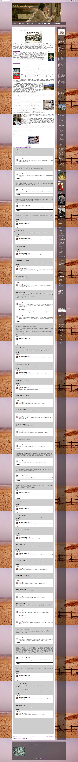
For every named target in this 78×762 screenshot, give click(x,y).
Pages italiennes (61, 77)
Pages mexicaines (61, 81)
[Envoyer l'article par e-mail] (24, 145)
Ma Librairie (61, 269)
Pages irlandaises (61, 75)
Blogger (43, 758)
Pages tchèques (60, 92)
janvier (61, 333)
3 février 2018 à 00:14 (21, 230)
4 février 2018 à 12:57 (26, 553)
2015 (59, 338)
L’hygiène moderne (61, 130)
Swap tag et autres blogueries (26, 147)
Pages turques (60, 93)
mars (60, 319)
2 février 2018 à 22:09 (23, 182)
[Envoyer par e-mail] (26, 145)
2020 (59, 315)
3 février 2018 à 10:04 (23, 276)
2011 (59, 343)
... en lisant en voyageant (61, 221)
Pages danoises (60, 66)
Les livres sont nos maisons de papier (62, 257)
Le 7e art (59, 54)
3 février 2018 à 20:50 (26, 475)
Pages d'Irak (60, 65)
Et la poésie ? (60, 51)
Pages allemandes (61, 58)
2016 (59, 336)
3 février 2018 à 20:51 (26, 492)
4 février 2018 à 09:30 (25, 529)
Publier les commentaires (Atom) (22, 738)
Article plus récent (16, 736)
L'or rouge (17, 182)
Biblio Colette (21, 23)
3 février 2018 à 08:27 (25, 260)
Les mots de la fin (62, 258)
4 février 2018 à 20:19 (26, 596)
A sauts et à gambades (61, 225)
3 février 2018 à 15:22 (25, 395)
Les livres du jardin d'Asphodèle (62, 254)
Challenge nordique (19, 147)
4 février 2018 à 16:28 (22, 589)
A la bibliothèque (60, 43)
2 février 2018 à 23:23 (23, 213)
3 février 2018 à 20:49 (26, 460)
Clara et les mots (61, 233)
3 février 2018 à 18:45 (26, 402)
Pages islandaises (61, 76)
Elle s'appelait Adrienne (61, 158)
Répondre (18, 163)
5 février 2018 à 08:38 (26, 697)
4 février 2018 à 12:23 (23, 560)
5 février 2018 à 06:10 (25, 689)
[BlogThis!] (27, 145)
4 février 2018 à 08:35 (26, 522)
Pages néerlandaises (61, 86)
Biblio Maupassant (56, 23)
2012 (59, 342)
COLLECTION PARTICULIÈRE (61, 141)
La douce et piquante (61, 145)
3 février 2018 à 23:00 (23, 501)
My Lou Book (61, 272)
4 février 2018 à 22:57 (24, 615)
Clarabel (17, 589)
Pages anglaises (61, 59)
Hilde (17, 292)
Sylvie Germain (62, 115)
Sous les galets (61, 148)
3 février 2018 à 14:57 (26, 387)
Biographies (60, 47)
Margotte (20, 189)
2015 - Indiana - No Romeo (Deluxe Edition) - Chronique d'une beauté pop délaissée (62, 165)
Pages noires (60, 83)
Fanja (17, 230)
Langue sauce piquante (61, 279)
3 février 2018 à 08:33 (26, 223)
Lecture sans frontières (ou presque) (61, 249)
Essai (59, 50)
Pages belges (60, 60)
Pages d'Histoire (60, 64)
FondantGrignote (19, 167)
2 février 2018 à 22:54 (26, 189)
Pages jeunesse (60, 80)
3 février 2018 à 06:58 (21, 246)
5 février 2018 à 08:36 (26, 675)
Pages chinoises (61, 63)
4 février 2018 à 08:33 (26, 508)
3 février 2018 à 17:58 (21, 438)
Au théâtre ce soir (61, 46)
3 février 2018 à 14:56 (26, 372)
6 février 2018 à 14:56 (26, 713)
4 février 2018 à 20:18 (26, 582)
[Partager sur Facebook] (29, 145)
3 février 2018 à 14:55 (26, 356)
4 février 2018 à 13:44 (25, 575)
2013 (59, 340)
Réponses (18, 203)
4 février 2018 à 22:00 (23, 646)
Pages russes (60, 88)
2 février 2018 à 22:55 (26, 205)
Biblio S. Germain (29, 23)
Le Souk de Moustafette (60, 246)
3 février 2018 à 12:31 (25, 364)
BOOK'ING (60, 230)
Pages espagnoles (61, 69)
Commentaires (61, 311)
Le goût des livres (62, 239)
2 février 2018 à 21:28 (25, 167)
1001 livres (60, 223)
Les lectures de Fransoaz (61, 252)
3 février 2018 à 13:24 (24, 309)
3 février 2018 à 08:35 (26, 253)
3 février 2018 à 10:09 (21, 292)
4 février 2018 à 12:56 (26, 537)
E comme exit (61, 159)
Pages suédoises (61, 91)
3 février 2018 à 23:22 (22, 515)
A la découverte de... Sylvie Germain (43, 23)
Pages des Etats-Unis (61, 67)
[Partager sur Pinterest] (30, 145)
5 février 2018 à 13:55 (21, 705)
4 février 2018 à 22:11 (26, 657)
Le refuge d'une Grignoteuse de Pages (61, 243)
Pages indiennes (61, 74)
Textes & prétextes (62, 273)
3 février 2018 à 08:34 (26, 238)
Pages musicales (61, 82)
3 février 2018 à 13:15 (26, 338)
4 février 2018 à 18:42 (21, 603)
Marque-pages (61, 270)
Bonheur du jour (61, 125)
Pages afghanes (60, 57)
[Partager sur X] (28, 145)
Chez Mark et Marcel (62, 232)
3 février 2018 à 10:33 (26, 284)
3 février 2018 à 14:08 (25, 380)
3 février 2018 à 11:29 (23, 347)
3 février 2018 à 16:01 (23, 424)
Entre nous (60, 132)
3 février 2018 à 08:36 (26, 268)
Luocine (60, 267)
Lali (59, 129)
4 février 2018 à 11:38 (21, 544)
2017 (59, 335)
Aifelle (17, 246)
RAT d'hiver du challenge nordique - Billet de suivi (62, 330)
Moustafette (18, 276)
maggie (17, 515)
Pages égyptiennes (61, 94)
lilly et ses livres (61, 260)
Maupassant (63, 117)
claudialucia (18, 213)
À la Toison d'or (61, 283)
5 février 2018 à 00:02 (23, 683)
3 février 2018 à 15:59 (23, 409)
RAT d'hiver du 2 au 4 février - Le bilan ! (62, 327)
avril (60, 318)
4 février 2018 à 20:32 (25, 629)
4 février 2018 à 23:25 (23, 666)
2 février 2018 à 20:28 (22, 152)
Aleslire (60, 227)
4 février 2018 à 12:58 (26, 568)
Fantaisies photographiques (60, 53)
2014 (59, 339)
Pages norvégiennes (61, 84)
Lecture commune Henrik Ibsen (62, 322)
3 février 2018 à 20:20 (21, 452)
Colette (59, 114)
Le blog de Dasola (62, 237)
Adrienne (17, 152)
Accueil (14, 23)
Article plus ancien (50, 736)
